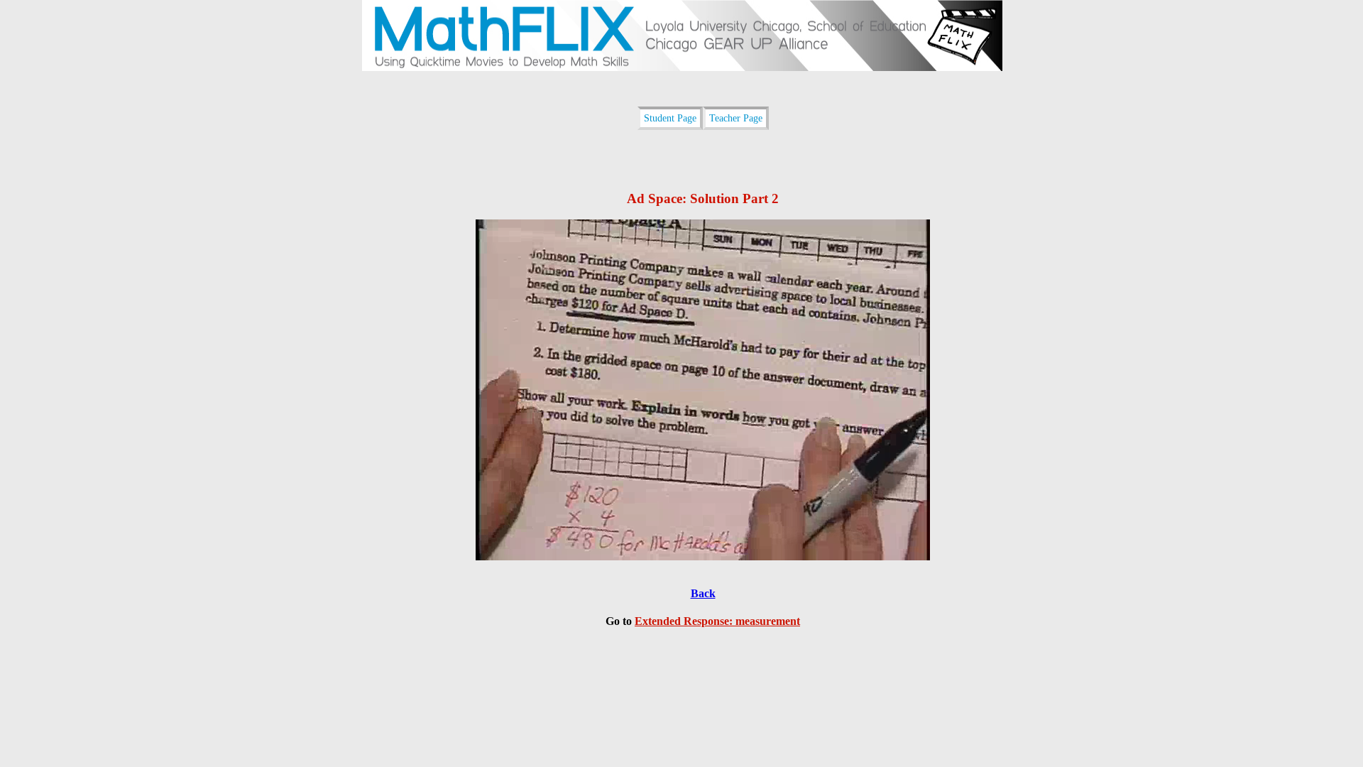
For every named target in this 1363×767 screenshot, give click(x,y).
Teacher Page (735, 118)
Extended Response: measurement (717, 621)
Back (703, 593)
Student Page (670, 118)
